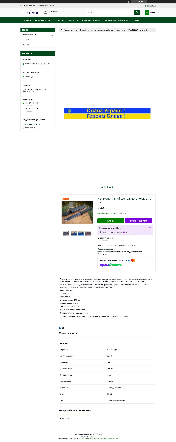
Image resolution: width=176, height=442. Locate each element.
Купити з (134, 221)
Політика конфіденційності (117, 20)
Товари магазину (29, 35)
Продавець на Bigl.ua (88, 436)
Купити (110, 221)
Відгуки (26, 44)
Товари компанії (42, 20)
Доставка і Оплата (90, 20)
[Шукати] (137, 12)
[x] (63, 328)
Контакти (73, 20)
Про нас (61, 20)
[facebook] (60, 328)
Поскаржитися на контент (90, 439)
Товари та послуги (71, 30)
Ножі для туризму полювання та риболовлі (97, 30)
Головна (27, 20)
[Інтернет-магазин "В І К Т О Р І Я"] (30, 14)
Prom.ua (99, 434)
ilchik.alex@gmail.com (33, 124)
